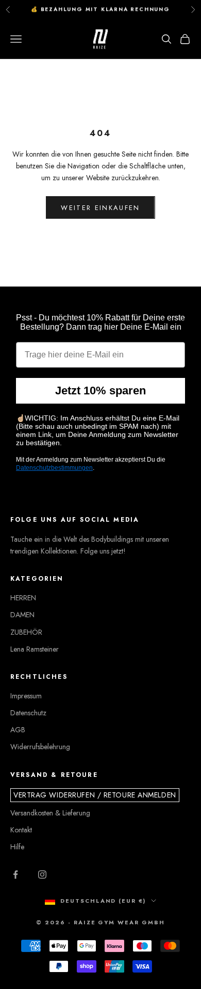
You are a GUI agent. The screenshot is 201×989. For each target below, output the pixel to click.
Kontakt (21, 830)
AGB (17, 730)
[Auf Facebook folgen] (15, 874)
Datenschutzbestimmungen (54, 467)
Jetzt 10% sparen (100, 390)
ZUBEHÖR (26, 632)
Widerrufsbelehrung (40, 746)
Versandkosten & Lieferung (50, 813)
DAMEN (22, 615)
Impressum (26, 696)
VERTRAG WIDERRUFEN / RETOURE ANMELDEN (94, 795)
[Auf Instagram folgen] (42, 874)
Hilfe (17, 847)
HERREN (23, 598)
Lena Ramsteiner (34, 649)
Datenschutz (28, 713)
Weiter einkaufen (100, 208)
